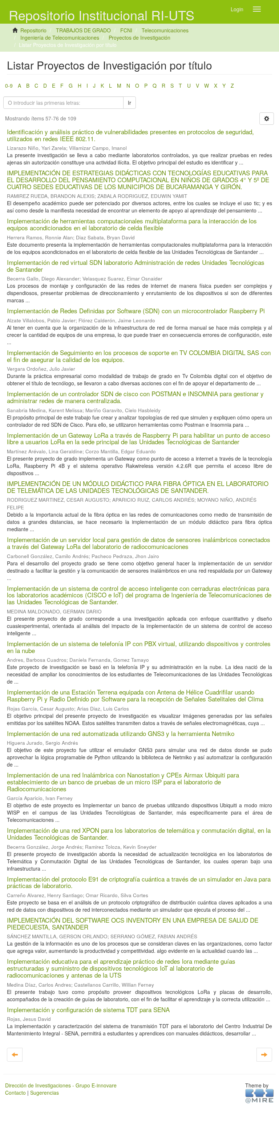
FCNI (126, 30)
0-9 (9, 85)
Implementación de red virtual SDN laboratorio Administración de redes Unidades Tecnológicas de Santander (135, 266)
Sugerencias (44, 1092)
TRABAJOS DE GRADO (83, 30)
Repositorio (33, 30)
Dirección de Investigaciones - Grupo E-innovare (61, 1085)
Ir (129, 102)
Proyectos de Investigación (139, 37)
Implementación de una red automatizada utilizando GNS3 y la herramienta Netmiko (120, 733)
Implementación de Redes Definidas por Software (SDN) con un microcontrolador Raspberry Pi (136, 310)
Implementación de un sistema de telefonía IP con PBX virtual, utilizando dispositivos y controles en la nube (139, 647)
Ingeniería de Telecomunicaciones (59, 37)
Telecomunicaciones (165, 30)
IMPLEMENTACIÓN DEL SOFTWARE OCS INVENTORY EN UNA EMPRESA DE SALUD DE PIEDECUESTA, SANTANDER (132, 923)
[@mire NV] (259, 1095)
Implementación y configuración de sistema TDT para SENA (88, 1009)
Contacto (15, 1092)
